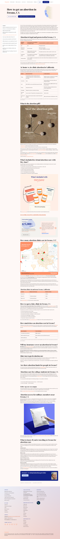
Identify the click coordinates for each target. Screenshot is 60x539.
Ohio (24, 511)
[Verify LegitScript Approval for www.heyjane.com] (38, 502)
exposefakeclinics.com (33, 319)
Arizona (24, 513)
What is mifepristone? (41, 498)
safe (28, 152)
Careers (5, 510)
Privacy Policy (25, 497)
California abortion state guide (40, 63)
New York (25, 505)
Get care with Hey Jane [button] (12, 16)
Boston (24, 520)
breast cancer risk (33, 153)
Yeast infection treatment (9, 497)
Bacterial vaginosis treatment (9, 498)
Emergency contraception (9, 492)
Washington (25, 510)
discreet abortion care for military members (43, 435)
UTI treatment (7, 494)
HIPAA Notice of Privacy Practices (27, 492)
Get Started (25, 475)
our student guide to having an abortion (28, 391)
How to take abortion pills (41, 494)
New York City (25, 526)
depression (43, 153)
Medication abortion (8, 491)
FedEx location (39, 376)
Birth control (6, 500)
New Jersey (25, 507)
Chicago (24, 522)
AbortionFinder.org (25, 300)
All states (25, 516)
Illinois (24, 514)
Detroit (24, 523)
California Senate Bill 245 (29, 346)
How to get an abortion (41, 492)
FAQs (5, 507)
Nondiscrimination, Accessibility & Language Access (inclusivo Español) (28, 494)
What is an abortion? (40, 491)
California (25, 504)
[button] (12, 2)
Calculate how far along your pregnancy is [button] (26, 16)
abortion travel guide (26, 467)
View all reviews (26, 234)
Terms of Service (26, 500)
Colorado (25, 508)
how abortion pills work (29, 156)
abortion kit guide (24, 211)
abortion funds (43, 367)
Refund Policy (25, 498)
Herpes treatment (7, 495)
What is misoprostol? (40, 499)
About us (6, 504)
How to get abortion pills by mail (42, 496)
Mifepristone (23, 145)
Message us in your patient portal (14, 516)
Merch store (6, 509)
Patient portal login (7, 506)
